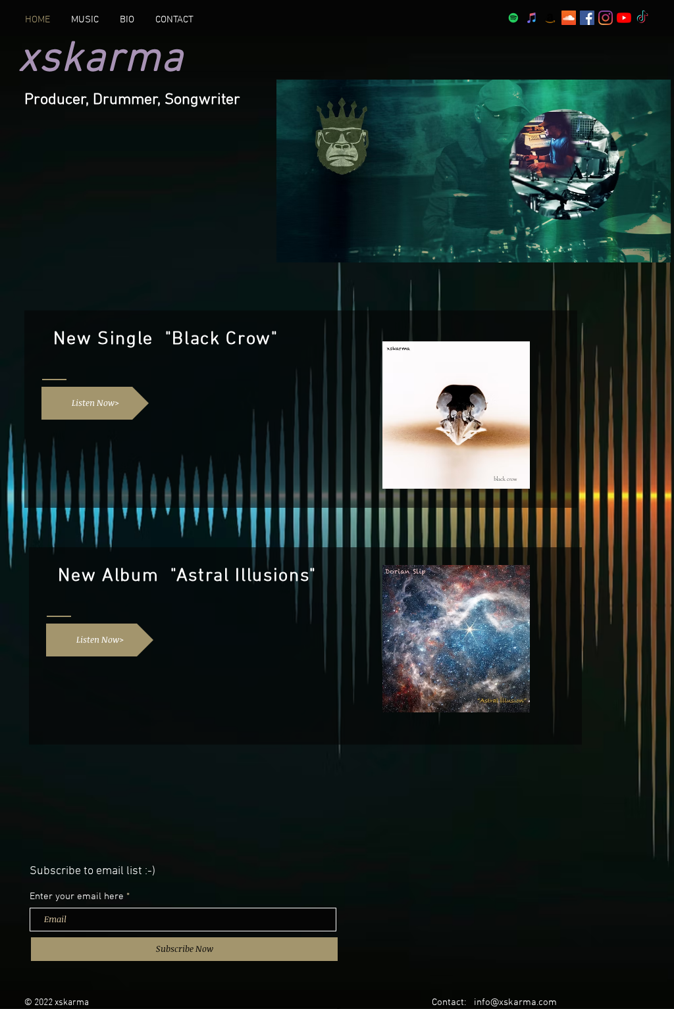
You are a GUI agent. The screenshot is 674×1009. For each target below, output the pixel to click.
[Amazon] (550, 18)
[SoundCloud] (568, 18)
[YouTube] (624, 18)
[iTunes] (532, 18)
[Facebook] (587, 18)
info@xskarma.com (515, 1002)
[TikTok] (642, 18)
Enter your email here (77, 897)
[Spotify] (513, 18)
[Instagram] (605, 18)
